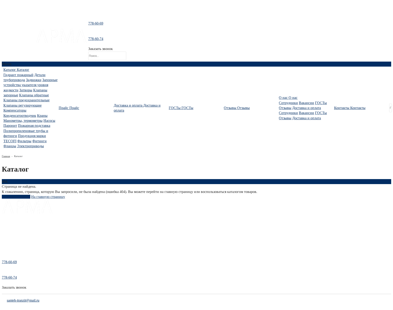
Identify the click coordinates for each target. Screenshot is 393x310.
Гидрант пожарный (18, 75)
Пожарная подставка (34, 126)
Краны (42, 116)
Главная (6, 156)
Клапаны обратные (34, 95)
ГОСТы (321, 103)
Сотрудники (288, 103)
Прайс (6, 232)
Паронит (10, 126)
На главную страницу (48, 197)
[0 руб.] (131, 42)
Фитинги (39, 141)
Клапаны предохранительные (26, 100)
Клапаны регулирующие (22, 105)
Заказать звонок (100, 49)
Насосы (49, 120)
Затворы (25, 90)
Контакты (8, 244)
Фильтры (24, 141)
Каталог (7, 226)
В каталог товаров (16, 197)
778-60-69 (95, 23)
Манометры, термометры (23, 120)
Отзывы (285, 108)
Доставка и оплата (306, 108)
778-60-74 (95, 39)
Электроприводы (30, 146)
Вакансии (306, 103)
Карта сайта (10, 251)
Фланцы (9, 146)
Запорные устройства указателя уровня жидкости (30, 85)
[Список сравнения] (196, 12)
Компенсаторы (14, 110)
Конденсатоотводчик (19, 116)
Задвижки (33, 80)
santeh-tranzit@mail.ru (19, 40)
